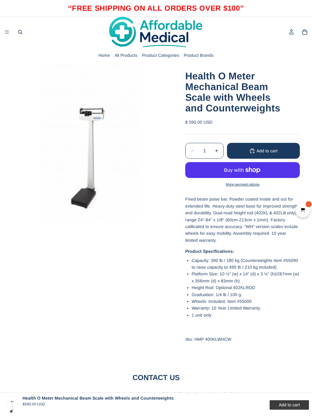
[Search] (20, 32)
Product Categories (160, 55)
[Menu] (7, 32)
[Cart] (304, 32)
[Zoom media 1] (91, 140)
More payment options (243, 184)
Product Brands (199, 55)
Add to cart (267, 150)
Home (104, 55)
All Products (126, 55)
